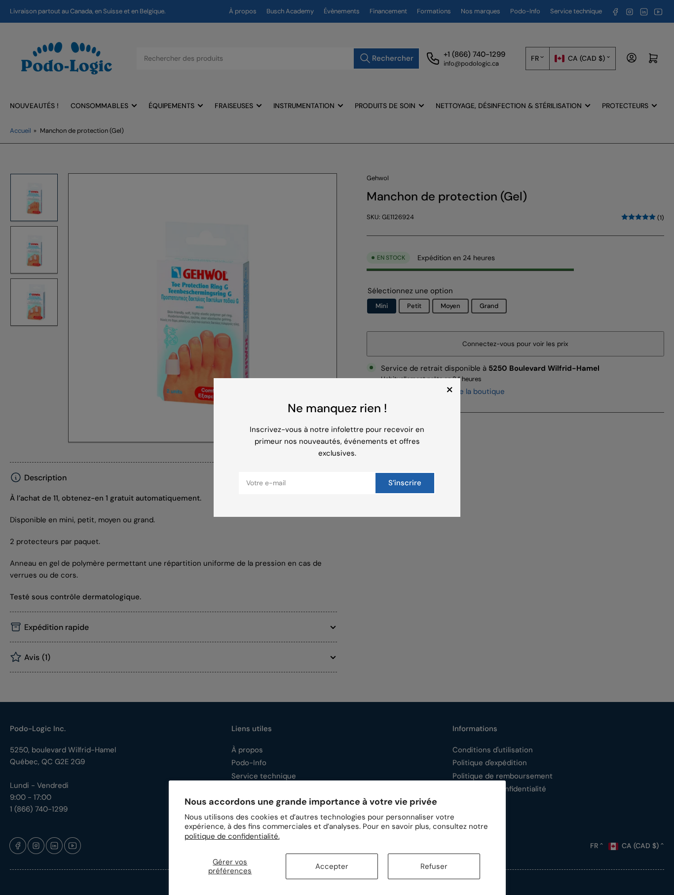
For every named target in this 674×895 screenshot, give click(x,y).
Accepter (331, 866)
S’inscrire (404, 483)
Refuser (434, 866)
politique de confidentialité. (232, 836)
